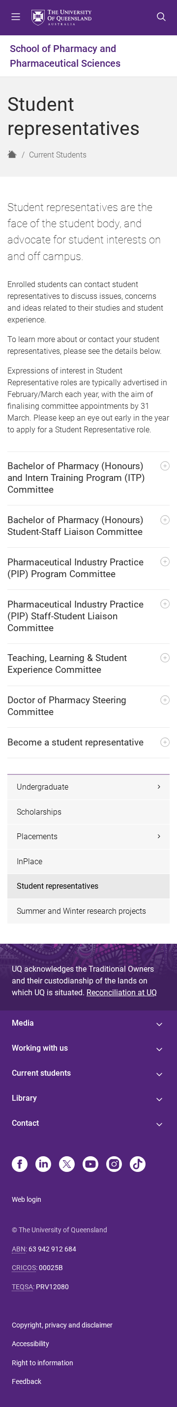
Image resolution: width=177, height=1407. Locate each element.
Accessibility (30, 1344)
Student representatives (57, 886)
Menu (15, 17)
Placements (37, 836)
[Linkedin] (43, 1165)
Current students (41, 1073)
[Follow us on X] (67, 1165)
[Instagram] (114, 1165)
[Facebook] (20, 1165)
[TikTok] (138, 1165)
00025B (51, 1268)
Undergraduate (42, 787)
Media (23, 1023)
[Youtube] (90, 1165)
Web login (26, 1199)
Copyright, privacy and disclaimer (62, 1325)
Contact (25, 1123)
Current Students (58, 154)
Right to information (42, 1363)
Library (24, 1098)
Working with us (40, 1048)
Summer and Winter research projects (81, 911)
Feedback (26, 1381)
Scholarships (39, 812)
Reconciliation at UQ (122, 992)
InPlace (29, 861)
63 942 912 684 (52, 1249)
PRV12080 (52, 1287)
